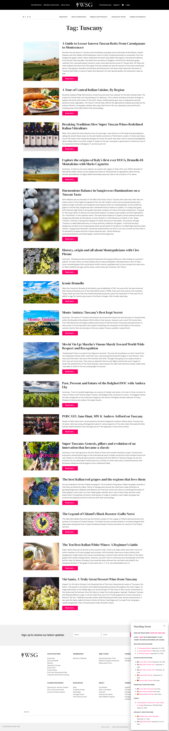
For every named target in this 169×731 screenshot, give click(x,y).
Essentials (51, 658)
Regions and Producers (98, 17)
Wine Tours (65, 5)
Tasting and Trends (118, 17)
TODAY (141, 637)
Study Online (52, 670)
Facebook (128, 692)
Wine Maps (77, 692)
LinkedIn (128, 699)
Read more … (70, 79)
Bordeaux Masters (143, 653)
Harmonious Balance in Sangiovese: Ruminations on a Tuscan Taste (101, 192)
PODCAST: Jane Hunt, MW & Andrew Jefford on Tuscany (102, 416)
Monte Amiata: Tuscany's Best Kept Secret (92, 312)
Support (116, 5)
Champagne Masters (145, 651)
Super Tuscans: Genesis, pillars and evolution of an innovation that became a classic (99, 445)
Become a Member (79, 658)
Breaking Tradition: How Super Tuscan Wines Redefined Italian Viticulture (102, 126)
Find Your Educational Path (57, 672)
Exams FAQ (51, 668)
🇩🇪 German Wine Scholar (145, 680)
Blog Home (63, 17)
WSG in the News (105, 690)
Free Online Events (80, 697)
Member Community (51, 5)
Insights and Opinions (138, 17)
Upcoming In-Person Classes (57, 687)
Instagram (128, 697)
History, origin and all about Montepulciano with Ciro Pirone (100, 252)
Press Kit (102, 692)
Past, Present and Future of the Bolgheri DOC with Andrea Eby (103, 385)
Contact (128, 690)
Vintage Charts (78, 694)
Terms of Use (105, 727)
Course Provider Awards (56, 692)
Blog (74, 687)
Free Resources (105, 5)
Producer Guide (78, 690)
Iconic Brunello (73, 283)
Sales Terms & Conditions (120, 727)
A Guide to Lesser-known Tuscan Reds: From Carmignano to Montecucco (103, 45)
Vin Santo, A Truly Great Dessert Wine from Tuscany (99, 579)
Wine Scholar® (52, 661)
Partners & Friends (106, 694)
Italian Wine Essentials (146, 691)
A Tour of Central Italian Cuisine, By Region (93, 89)
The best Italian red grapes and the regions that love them (103, 479)
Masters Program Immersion (109, 661)
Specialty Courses (53, 665)
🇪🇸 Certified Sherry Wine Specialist (147, 716)
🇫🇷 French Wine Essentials (145, 689)
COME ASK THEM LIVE (157, 633)
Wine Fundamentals (78, 17)
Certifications (36, 5)
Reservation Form (105, 663)
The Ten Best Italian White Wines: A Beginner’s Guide (100, 544)
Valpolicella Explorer (144, 721)
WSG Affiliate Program (107, 697)
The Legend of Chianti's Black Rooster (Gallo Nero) (98, 514)
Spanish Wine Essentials (146, 694)
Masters (50, 663)
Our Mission (103, 687)
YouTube (128, 694)
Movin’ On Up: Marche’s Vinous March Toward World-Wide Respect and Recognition (103, 346)
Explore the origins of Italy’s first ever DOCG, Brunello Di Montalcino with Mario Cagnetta (102, 162)
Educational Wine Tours (107, 658)
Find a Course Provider (55, 690)
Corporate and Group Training (58, 675)
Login (128, 5)
